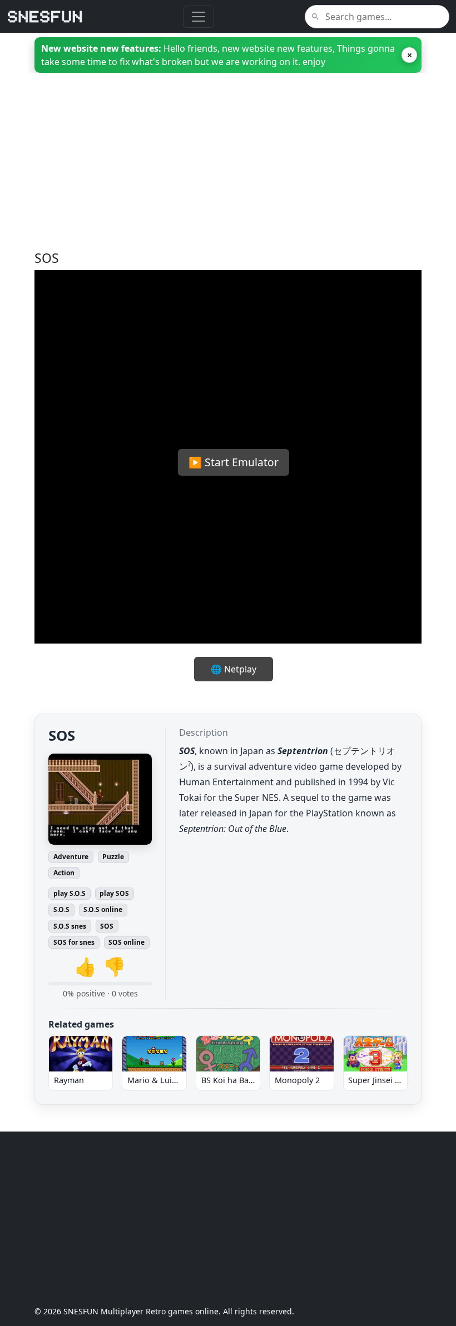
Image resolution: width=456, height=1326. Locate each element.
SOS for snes (74, 942)
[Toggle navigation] (198, 17)
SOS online (126, 942)
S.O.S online (102, 909)
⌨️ (270, 623)
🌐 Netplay (233, 669)
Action (64, 873)
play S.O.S (69, 893)
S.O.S (61, 909)
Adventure (70, 856)
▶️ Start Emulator (234, 462)
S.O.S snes (69, 926)
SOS (106, 926)
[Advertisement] (228, 173)
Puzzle (113, 856)
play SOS (114, 893)
